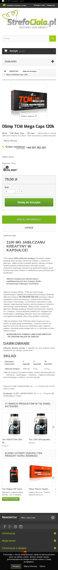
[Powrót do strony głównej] (4, 71)
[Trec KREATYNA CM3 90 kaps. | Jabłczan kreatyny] (14, 424)
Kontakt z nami (39, 5)
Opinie (29, 227)
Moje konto (9, 540)
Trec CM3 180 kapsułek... (40, 439)
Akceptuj (16, 566)
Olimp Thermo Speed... (39, 489)
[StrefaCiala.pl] (29, 19)
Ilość (7, 187)
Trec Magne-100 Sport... (12, 489)
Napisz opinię (8, 157)
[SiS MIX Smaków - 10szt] (29, 1)
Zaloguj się (51, 5)
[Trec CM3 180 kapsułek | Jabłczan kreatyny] (41, 424)
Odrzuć (42, 566)
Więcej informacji (10, 141)
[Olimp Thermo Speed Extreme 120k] (41, 474)
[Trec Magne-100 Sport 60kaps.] (14, 474)
